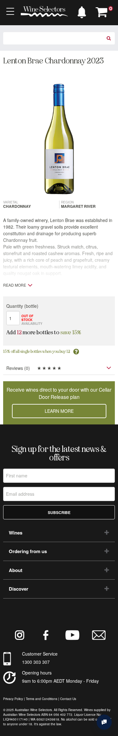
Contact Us (68, 699)
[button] (82, 10)
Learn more (59, 411)
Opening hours (37, 672)
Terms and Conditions (41, 699)
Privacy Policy (13, 699)
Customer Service (40, 654)
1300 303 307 (36, 662)
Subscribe (59, 512)
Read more (14, 285)
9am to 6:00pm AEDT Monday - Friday (60, 681)
